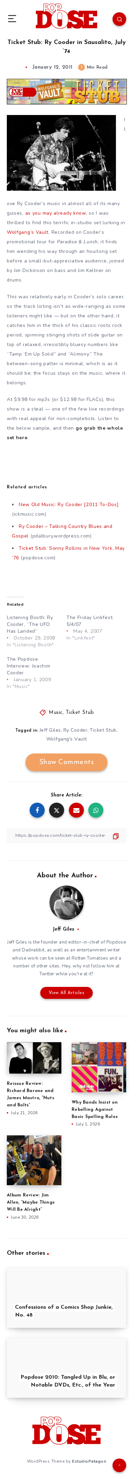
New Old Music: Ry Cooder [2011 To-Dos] (69, 504)
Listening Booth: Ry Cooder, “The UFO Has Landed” (30, 624)
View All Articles (67, 993)
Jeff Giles (50, 730)
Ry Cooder (75, 730)
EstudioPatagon (89, 1461)
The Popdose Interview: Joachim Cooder (28, 666)
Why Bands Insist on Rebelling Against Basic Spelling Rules (95, 1109)
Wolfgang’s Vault (27, 232)
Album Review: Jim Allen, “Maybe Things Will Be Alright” (31, 1202)
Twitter (47, 974)
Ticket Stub (80, 712)
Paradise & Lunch (77, 242)
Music (56, 712)
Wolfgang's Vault (66, 739)
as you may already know (55, 213)
